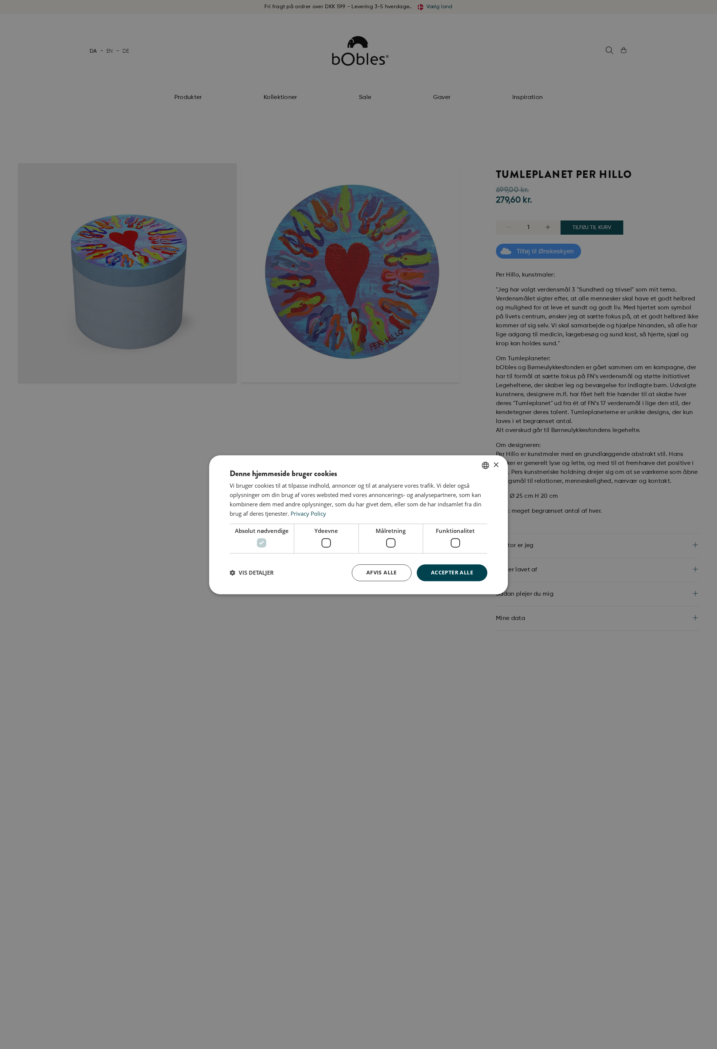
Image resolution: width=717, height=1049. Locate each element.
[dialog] (358, 524)
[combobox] (485, 465)
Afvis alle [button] (381, 572)
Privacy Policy (308, 513)
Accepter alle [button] (452, 572)
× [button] (496, 465)
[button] (252, 572)
